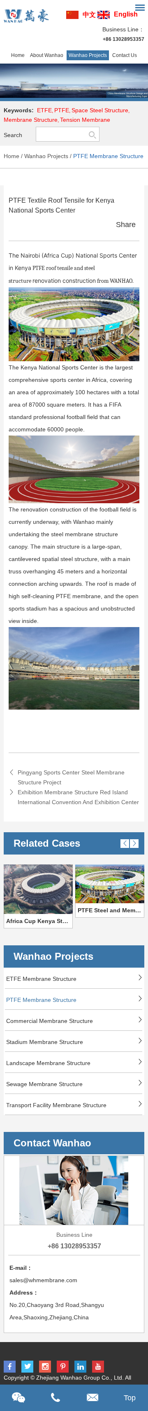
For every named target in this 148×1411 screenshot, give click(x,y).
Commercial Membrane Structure (49, 1021)
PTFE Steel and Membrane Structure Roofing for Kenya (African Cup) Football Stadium (111, 910)
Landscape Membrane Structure (48, 1063)
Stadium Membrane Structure (44, 1042)
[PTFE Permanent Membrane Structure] (74, 81)
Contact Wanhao (52, 1142)
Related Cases (47, 843)
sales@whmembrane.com (43, 1280)
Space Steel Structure (100, 110)
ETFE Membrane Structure (41, 978)
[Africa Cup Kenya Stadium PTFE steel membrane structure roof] (38, 889)
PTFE (61, 110)
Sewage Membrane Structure (44, 1084)
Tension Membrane (85, 119)
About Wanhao (46, 55)
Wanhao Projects (88, 55)
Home (18, 55)
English (126, 14)
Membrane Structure (31, 119)
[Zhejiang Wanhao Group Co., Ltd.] (26, 15)
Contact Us (124, 55)
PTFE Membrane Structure (108, 156)
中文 (89, 14)
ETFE (44, 110)
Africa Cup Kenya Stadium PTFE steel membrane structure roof (39, 921)
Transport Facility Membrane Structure (56, 1105)
